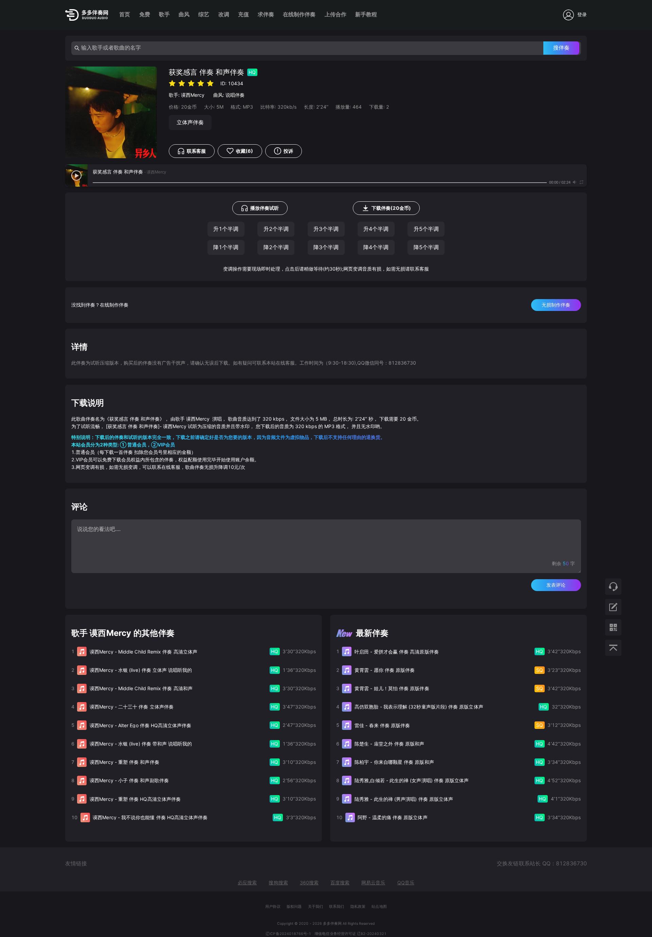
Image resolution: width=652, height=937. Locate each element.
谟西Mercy (192, 95)
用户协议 (272, 906)
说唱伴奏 (234, 95)
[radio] (172, 83)
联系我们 (336, 906)
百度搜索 (339, 882)
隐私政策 (357, 906)
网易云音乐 (373, 882)
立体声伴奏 (190, 122)
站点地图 (379, 906)
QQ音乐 (405, 882)
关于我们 (315, 906)
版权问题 (294, 906)
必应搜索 (247, 882)
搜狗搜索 (278, 882)
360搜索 (309, 882)
